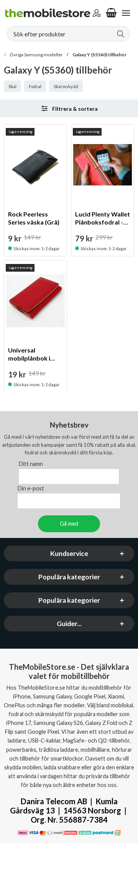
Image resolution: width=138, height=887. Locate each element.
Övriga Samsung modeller (36, 54)
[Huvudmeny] (125, 13)
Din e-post (31, 488)
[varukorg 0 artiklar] (111, 13)
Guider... (69, 624)
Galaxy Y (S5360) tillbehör (99, 54)
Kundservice (69, 554)
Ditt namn (31, 464)
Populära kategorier (69, 577)
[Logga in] (96, 13)
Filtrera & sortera (75, 108)
